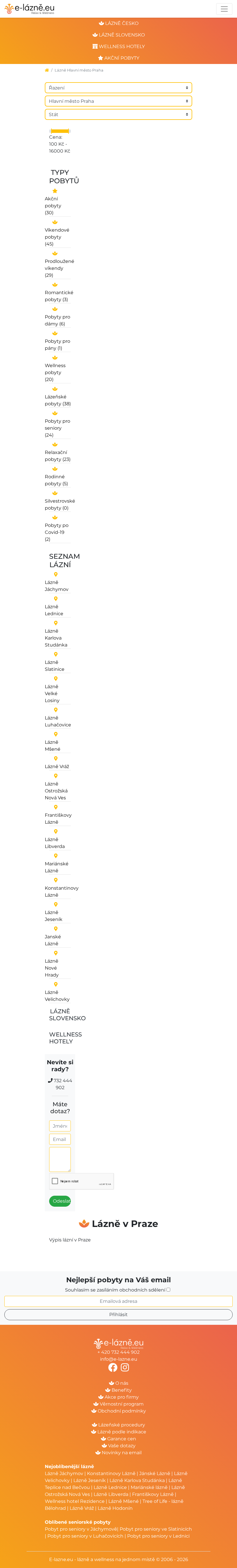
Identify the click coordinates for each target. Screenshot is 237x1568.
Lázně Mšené (123, 1501)
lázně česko (121, 23)
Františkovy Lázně (153, 1494)
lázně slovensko (121, 35)
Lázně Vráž (82, 1508)
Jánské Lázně (155, 1473)
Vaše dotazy (121, 1445)
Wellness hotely (65, 1038)
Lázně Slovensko (67, 1015)
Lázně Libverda (111, 1494)
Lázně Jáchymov (64, 1473)
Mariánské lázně (149, 1487)
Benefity (121, 1390)
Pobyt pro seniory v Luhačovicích (85, 1536)
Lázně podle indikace (121, 1432)
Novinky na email (121, 1452)
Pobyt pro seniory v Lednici (158, 1536)
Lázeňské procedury (121, 1425)
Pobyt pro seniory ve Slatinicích (156, 1529)
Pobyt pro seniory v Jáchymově (81, 1529)
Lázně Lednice (110, 1487)
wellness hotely (121, 46)
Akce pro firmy (121, 1397)
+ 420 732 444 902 (118, 1352)
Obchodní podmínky (121, 1411)
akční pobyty (121, 58)
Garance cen (121, 1438)
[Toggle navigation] (224, 9)
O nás (121, 1383)
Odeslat (62, 1201)
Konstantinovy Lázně (111, 1473)
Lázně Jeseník (89, 1480)
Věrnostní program (121, 1404)
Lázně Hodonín (115, 1508)
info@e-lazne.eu (118, 1359)
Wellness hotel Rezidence (75, 1501)
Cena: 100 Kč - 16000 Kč (59, 144)
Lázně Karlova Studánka (137, 1480)
